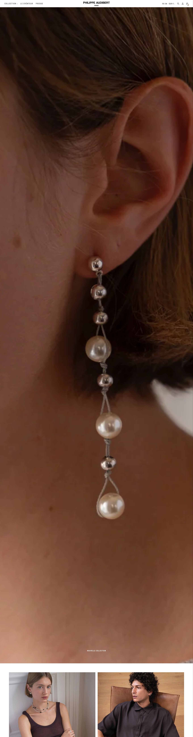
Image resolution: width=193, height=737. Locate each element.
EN (166, 4)
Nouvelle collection (96, 651)
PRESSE (39, 4)
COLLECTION (10, 4)
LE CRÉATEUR (26, 4)
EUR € (171, 4)
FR (163, 4)
